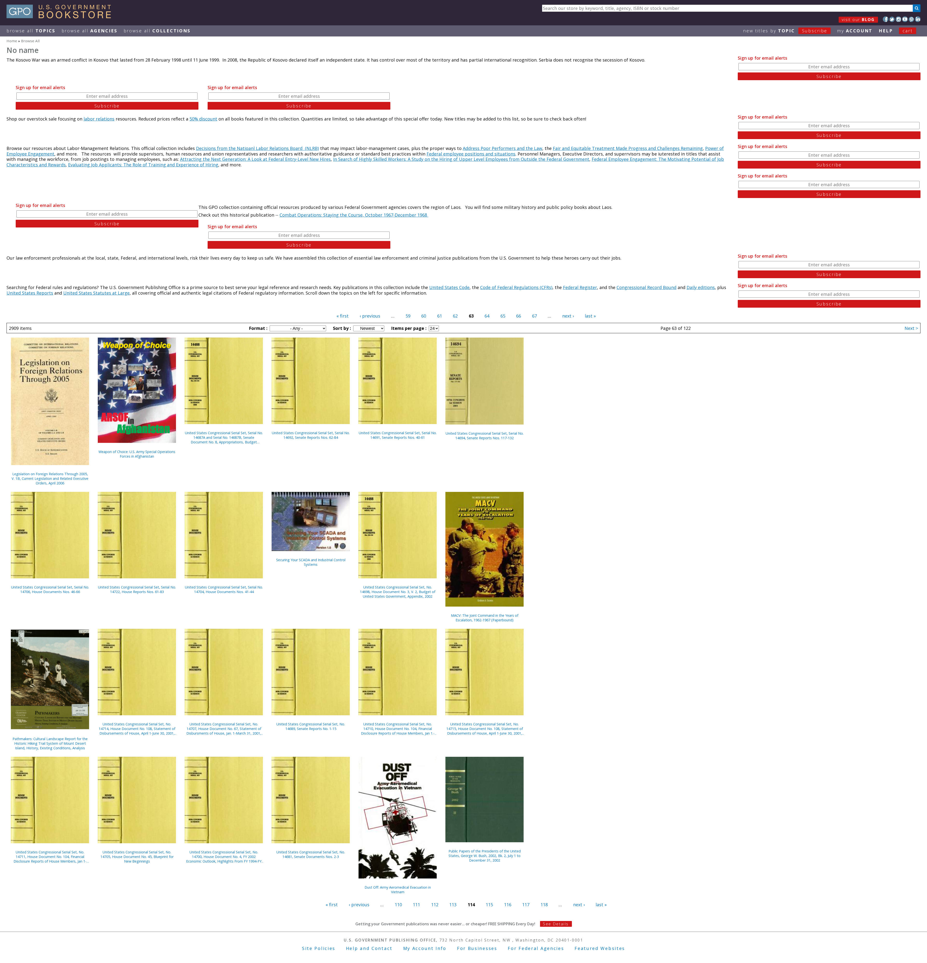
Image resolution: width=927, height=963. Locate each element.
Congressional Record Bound (646, 287)
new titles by (785, 31)
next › (568, 316)
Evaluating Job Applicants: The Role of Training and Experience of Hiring (143, 165)
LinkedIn (917, 19)
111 (416, 904)
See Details (556, 924)
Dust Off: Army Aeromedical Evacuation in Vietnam (398, 889)
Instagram (898, 19)
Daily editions (701, 287)
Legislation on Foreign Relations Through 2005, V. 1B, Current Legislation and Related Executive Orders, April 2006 (50, 478)
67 (534, 316)
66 (518, 316)
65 (502, 316)
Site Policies (318, 948)
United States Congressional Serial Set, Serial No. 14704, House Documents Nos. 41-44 (224, 589)
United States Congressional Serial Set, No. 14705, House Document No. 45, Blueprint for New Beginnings (137, 857)
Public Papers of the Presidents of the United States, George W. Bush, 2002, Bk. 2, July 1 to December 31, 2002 (485, 856)
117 (525, 904)
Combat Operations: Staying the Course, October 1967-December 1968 (354, 215)
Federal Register (580, 287)
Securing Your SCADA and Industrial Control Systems (310, 562)
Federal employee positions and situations (471, 154)
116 (507, 904)
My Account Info (425, 948)
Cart (908, 31)
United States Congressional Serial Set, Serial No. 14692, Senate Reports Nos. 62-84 (311, 435)
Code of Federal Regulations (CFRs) (516, 287)
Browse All (31, 31)
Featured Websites (600, 948)
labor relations (99, 119)
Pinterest (911, 19)
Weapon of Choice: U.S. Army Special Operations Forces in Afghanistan (136, 454)
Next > (911, 328)
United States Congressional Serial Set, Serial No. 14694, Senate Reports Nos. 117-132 (485, 435)
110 (398, 904)
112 (434, 904)
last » (590, 316)
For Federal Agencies (536, 948)
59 (408, 316)
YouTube (905, 19)
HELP (886, 31)
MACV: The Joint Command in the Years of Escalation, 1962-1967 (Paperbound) (484, 617)
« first (343, 316)
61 (439, 316)
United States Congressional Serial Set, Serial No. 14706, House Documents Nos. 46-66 (50, 589)
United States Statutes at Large (96, 293)
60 (423, 316)
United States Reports (30, 293)
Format (257, 328)
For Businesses (477, 948)
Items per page (408, 328)
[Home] (61, 17)
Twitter (892, 19)
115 (489, 904)
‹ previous (370, 316)
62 (455, 316)
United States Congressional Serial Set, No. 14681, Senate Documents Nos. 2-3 (310, 854)
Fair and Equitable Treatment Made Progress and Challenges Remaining (628, 148)
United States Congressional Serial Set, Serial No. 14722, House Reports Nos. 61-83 (137, 589)
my (854, 31)
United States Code (449, 287)
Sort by (341, 328)
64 (487, 316)
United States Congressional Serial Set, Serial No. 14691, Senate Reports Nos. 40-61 (398, 435)
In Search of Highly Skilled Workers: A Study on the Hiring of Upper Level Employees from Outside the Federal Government (461, 159)
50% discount (203, 119)
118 (544, 904)
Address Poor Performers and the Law (502, 148)
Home (12, 40)
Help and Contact (369, 948)
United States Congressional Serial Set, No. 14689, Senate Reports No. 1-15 (310, 726)
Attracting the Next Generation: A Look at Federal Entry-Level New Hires (255, 159)
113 (452, 904)
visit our (858, 19)
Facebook (885, 19)
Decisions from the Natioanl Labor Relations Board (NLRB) (257, 148)
